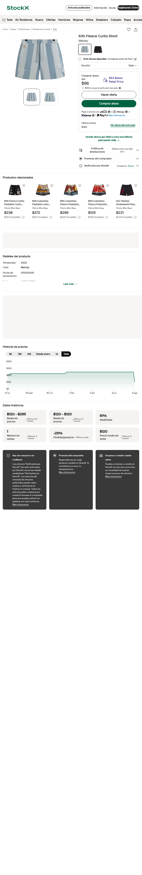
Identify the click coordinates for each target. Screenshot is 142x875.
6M (29, 354)
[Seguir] (23, 185)
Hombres (64, 20)
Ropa (127, 20)
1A (57, 354)
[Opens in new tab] (109, 112)
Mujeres (78, 20)
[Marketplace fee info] (119, 88)
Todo (10, 20)
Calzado (116, 20)
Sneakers (102, 20)
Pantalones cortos (41, 29)
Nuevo (39, 20)
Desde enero (43, 354)
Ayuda (112, 7)
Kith (55, 29)
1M (10, 354)
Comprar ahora (109, 103)
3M (19, 354)
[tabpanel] (40, 59)
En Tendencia (23, 20)
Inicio (5, 29)
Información (100, 8)
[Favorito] (128, 29)
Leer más (68, 284)
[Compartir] (135, 29)
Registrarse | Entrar (128, 7)
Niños (89, 20)
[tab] (31, 97)
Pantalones (24, 29)
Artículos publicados (79, 7)
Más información (117, 115)
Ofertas (50, 20)
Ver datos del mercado (122, 125)
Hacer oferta (109, 95)
